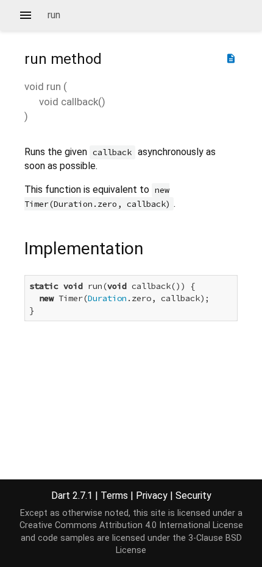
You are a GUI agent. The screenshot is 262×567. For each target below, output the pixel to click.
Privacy (152, 495)
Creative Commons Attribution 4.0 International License (131, 525)
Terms (114, 495)
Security (193, 495)
